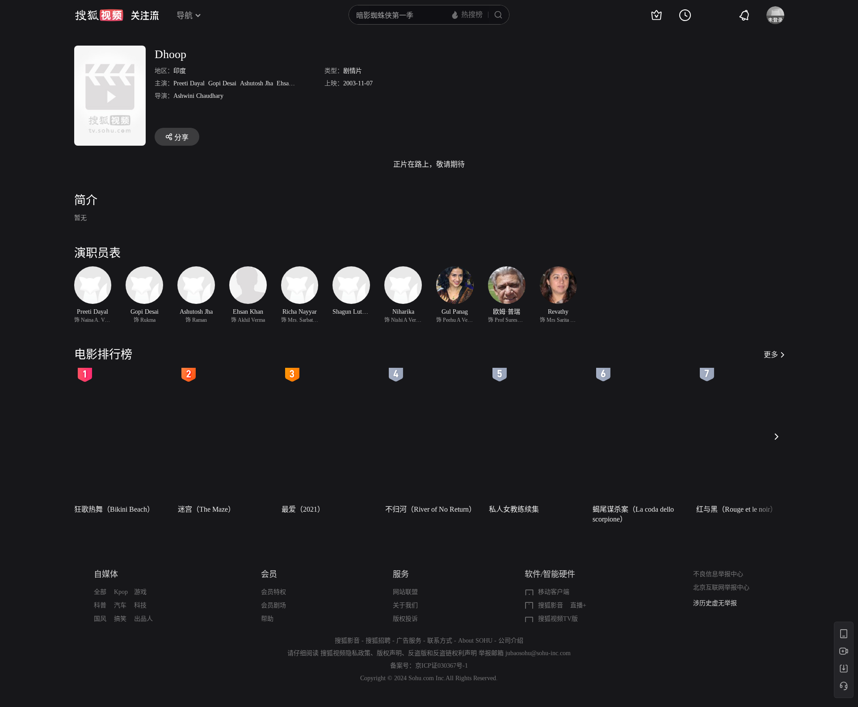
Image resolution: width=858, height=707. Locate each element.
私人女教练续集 (514, 509)
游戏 (140, 592)
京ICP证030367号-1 (441, 665)
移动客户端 (553, 592)
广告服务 (408, 640)
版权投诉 (405, 618)
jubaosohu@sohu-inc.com (538, 653)
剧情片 (352, 70)
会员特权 (273, 592)
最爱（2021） (303, 509)
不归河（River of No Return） (430, 509)
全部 (100, 592)
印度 (179, 70)
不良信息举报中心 (718, 574)
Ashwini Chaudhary (198, 96)
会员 (269, 574)
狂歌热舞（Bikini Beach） (114, 509)
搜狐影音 (550, 605)
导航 (185, 16)
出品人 (143, 618)
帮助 (267, 618)
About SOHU (475, 640)
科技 (140, 605)
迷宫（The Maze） (206, 509)
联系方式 (439, 640)
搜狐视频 (99, 15)
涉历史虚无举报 (715, 603)
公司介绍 (510, 640)
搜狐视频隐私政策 (345, 653)
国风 (100, 618)
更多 (771, 354)
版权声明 (389, 653)
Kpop (121, 592)
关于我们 (405, 605)
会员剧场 (273, 605)
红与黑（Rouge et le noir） (736, 509)
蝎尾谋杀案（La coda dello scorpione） (633, 514)
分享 (181, 137)
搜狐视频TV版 (558, 618)
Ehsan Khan (292, 83)
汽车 (120, 605)
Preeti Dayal (189, 83)
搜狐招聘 (378, 640)
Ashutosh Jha (256, 83)
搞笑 (120, 618)
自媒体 (106, 574)
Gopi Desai (222, 83)
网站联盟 (405, 592)
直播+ (578, 605)
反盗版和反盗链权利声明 (442, 653)
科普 (100, 605)
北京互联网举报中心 (721, 587)
